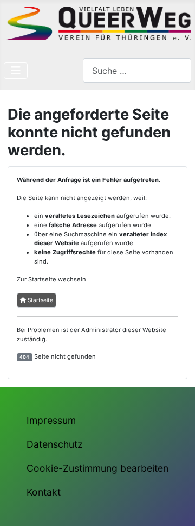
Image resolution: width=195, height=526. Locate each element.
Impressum (51, 420)
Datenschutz (55, 444)
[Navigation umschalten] (16, 70)
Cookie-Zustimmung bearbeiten (97, 468)
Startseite (39, 300)
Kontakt (44, 492)
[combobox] (137, 70)
